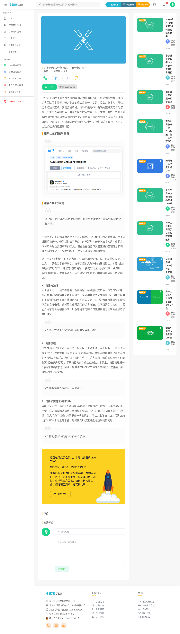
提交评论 (62, 568)
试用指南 (130, 4)
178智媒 (146, 613)
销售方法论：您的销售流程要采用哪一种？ (73, 330)
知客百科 (12, 38)
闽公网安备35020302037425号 (64, 618)
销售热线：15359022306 (61, 613)
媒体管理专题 (14, 45)
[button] (155, 4)
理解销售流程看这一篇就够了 (65, 388)
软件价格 (99, 605)
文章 (65, 71)
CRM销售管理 (15, 72)
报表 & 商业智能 (16, 85)
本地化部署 (13, 51)
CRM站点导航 (148, 605)
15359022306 (15, 101)
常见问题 (99, 609)
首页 (11, 18)
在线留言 (99, 613)
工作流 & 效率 (15, 78)
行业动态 (146, 609)
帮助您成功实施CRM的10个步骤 (67, 436)
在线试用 (114, 4)
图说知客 (146, 617)
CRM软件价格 (15, 25)
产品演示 (144, 4)
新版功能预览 (148, 601)
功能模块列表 (14, 91)
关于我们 (99, 617)
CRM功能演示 (15, 31)
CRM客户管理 (15, 65)
